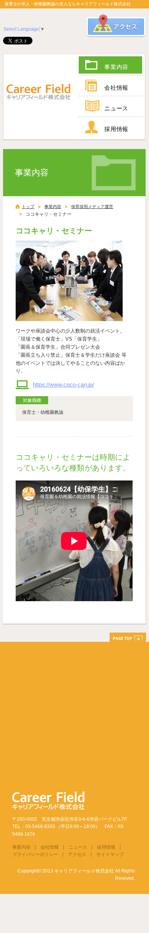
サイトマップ (110, 854)
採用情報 (116, 129)
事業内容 (116, 67)
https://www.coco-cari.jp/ (63, 384)
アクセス (77, 854)
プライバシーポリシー (35, 854)
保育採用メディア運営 (92, 206)
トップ (28, 206)
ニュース (116, 108)
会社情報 (116, 87)
